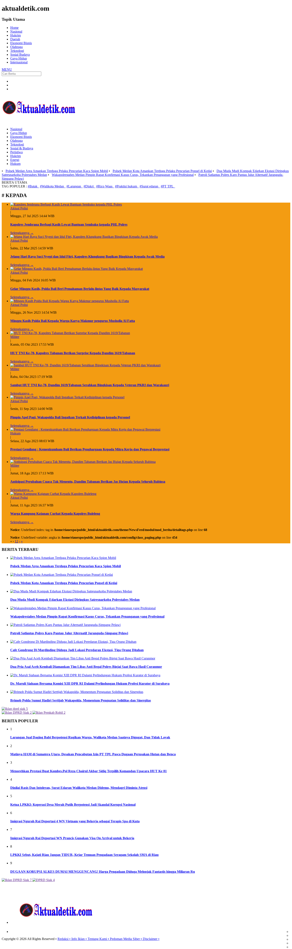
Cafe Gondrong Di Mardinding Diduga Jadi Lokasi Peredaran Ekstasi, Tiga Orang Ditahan (77, 650)
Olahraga (16, 47)
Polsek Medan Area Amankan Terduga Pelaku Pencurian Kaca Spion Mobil (57, 171)
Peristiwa (16, 152)
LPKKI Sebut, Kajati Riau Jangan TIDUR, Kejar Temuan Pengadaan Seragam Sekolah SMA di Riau (84, 855)
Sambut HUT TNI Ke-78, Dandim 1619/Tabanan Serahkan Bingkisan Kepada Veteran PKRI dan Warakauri (89, 385)
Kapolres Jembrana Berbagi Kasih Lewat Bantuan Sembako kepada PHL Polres (68, 224)
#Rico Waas (105, 186)
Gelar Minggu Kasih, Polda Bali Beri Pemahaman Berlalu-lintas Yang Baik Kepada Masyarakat (79, 289)
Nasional (16, 31)
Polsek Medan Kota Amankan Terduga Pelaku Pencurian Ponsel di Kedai (162, 171)
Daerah (15, 39)
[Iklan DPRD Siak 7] (17, 880)
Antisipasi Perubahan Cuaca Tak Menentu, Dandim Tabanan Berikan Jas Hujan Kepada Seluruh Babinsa (87, 481)
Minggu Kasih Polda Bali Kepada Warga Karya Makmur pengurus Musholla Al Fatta (72, 321)
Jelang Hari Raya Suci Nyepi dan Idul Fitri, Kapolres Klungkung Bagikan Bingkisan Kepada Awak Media (87, 256)
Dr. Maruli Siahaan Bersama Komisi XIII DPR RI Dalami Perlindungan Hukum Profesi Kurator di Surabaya (90, 683)
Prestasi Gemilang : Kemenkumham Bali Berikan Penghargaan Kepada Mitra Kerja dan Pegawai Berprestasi (89, 449)
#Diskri (89, 186)
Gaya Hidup (18, 58)
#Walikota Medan (53, 186)
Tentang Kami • (99, 939)
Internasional (19, 62)
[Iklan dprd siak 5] (15, 709)
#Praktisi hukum (127, 186)
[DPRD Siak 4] (43, 880)
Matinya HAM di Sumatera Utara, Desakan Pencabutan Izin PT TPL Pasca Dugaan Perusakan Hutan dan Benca (93, 754)
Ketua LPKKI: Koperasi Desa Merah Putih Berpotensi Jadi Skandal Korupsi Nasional (73, 804)
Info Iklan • (79, 939)
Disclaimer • (151, 939)
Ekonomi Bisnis (21, 43)
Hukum (15, 163)
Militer (14, 337)
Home (14, 27)
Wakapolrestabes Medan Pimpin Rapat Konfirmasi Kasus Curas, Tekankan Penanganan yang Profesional (123, 175)
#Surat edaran (150, 186)
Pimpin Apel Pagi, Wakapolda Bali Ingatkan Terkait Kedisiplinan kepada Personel (70, 417)
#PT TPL (168, 186)
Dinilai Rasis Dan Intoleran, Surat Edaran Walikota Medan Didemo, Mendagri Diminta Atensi (78, 788)
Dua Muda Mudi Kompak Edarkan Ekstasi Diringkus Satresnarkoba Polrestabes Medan (75, 599)
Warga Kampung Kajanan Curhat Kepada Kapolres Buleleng (55, 513)
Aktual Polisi (19, 208)
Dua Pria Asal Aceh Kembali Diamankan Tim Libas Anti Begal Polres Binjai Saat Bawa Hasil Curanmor (86, 666)
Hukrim (15, 35)
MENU (7, 69)
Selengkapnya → (22, 233)
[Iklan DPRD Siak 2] (17, 712)
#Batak (33, 186)
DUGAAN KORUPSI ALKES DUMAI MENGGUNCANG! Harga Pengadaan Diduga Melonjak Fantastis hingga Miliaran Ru (102, 871)
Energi (14, 160)
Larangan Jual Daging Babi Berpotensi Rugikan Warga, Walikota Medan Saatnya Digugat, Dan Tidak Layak (90, 737)
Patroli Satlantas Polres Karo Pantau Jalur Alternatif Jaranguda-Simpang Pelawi (69, 633)
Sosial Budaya (20, 54)
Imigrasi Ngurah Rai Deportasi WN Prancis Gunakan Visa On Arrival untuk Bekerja (72, 838)
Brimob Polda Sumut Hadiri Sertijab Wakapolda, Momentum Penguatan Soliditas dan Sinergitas (80, 700)
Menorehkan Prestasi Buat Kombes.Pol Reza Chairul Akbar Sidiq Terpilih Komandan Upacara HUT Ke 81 (88, 771)
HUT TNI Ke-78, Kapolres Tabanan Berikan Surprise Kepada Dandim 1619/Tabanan (72, 353)
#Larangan (74, 186)
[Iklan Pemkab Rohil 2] (48, 712)
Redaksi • (64, 939)
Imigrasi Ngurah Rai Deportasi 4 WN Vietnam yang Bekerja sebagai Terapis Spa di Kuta (75, 821)
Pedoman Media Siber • (126, 939)
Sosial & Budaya (21, 148)
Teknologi (17, 51)
